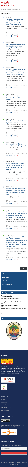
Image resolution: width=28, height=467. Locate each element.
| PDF (14, 36)
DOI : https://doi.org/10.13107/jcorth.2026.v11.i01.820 (16, 33)
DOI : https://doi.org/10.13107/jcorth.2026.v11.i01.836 (16, 226)
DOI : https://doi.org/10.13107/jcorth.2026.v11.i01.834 (16, 201)
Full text (8, 36)
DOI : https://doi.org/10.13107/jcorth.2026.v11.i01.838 (16, 256)
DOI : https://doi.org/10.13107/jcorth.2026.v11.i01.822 (16, 58)
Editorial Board (5, 281)
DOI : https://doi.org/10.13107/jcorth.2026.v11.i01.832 (16, 177)
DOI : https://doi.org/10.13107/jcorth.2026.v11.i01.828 (16, 133)
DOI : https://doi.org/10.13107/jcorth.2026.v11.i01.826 (16, 110)
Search (23, 268)
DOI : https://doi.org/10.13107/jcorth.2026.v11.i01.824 (16, 85)
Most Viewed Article (7, 284)
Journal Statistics (6, 288)
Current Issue (5, 277)
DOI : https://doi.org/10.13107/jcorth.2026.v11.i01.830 (16, 152)
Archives (4, 274)
